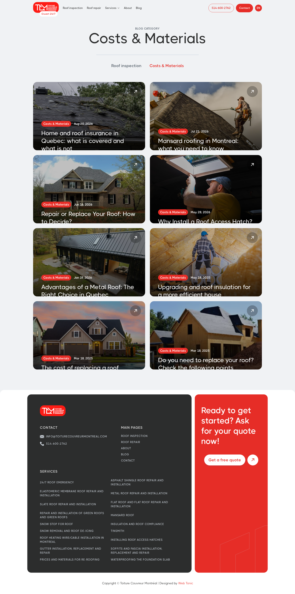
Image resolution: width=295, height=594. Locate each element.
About (128, 8)
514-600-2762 (56, 443)
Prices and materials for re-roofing (70, 559)
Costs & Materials (167, 65)
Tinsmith (117, 531)
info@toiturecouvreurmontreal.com (76, 436)
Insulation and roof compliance (137, 524)
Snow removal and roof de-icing (67, 531)
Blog (139, 8)
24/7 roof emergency (57, 482)
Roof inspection (73, 8)
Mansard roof (122, 515)
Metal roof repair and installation (139, 493)
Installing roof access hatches (137, 539)
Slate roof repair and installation (68, 504)
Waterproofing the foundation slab (140, 559)
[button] (112, 8)
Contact (128, 460)
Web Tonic (185, 583)
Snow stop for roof (56, 524)
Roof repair (94, 8)
